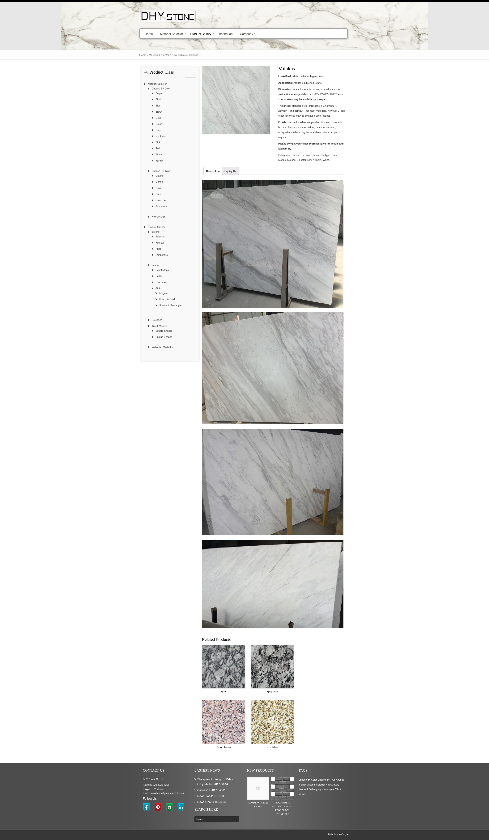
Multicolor (160, 136)
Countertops (162, 270)
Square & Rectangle (170, 305)
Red (157, 148)
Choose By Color (301, 155)
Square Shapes (163, 330)
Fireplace (160, 282)
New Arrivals (179, 55)
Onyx (158, 188)
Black (158, 99)
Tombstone (161, 255)
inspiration (203, 790)
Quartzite (160, 200)
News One (204, 802)
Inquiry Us (230, 171)
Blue (157, 105)
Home (149, 33)
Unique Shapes (163, 337)
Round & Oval (167, 299)
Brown (158, 111)
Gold (158, 117)
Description (213, 171)
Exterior (156, 231)
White (326, 160)
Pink (157, 142)
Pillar (158, 248)
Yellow (159, 160)
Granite (159, 175)
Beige (158, 93)
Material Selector (171, 33)
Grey (334, 155)
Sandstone (161, 206)
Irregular (163, 293)
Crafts (158, 276)
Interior (155, 265)
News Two (203, 796)
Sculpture (157, 320)
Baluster (160, 236)
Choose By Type (321, 155)
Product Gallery (200, 33)
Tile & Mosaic (159, 326)
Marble (282, 160)
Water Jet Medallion (162, 347)
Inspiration (226, 33)
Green (158, 124)
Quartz (159, 194)
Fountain (160, 242)
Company (246, 33)
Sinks (158, 288)
